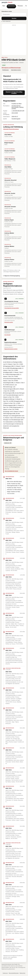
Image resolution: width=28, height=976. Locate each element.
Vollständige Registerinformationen (11, 129)
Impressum (5, 973)
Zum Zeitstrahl (7, 334)
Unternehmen (11, 5)
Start (3, 5)
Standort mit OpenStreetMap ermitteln (14, 92)
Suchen (14, 18)
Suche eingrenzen (6, 21)
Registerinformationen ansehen (10, 348)
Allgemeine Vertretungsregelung (12, 275)
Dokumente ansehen (8, 322)
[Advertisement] (14, 40)
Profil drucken (5, 70)
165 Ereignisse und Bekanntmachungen (11, 67)
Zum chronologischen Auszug (11, 471)
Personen (20, 5)
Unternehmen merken (16, 70)
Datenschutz (22, 973)
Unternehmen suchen (7, 11)
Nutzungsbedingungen (14, 973)
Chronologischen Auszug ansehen (11, 308)
